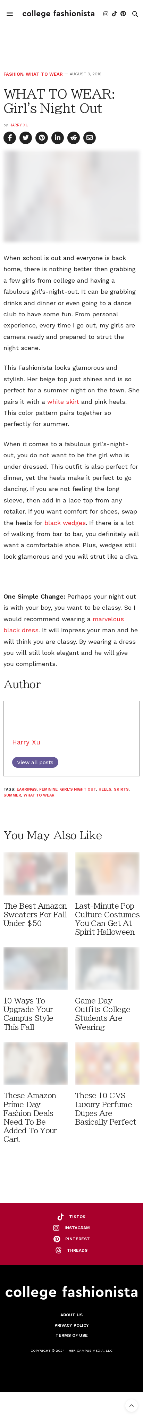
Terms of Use (72, 1335)
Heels (105, 789)
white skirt (64, 401)
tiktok (77, 1216)
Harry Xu (18, 125)
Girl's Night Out (78, 789)
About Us (71, 1314)
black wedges (65, 522)
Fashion (13, 74)
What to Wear (44, 74)
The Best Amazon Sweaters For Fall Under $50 (35, 914)
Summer (12, 795)
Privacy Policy (71, 1325)
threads (77, 1250)
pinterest (77, 1238)
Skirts (121, 789)
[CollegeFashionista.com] (58, 14)
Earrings (27, 789)
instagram (77, 1227)
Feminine (48, 789)
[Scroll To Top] (131, 1405)
